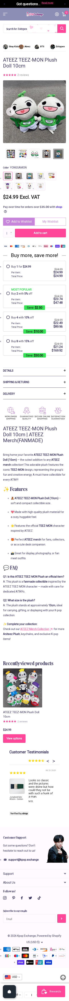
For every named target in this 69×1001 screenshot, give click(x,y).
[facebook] (22, 897)
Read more (47, 3)
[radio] (34, 271)
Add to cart (40, 232)
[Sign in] (57, 14)
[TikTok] (39, 898)
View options (14, 738)
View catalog (5, 14)
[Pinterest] (13, 898)
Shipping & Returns (16, 382)
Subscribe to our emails (15, 911)
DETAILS (8, 370)
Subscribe (61, 918)
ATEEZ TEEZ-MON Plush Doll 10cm (21, 714)
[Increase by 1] (12, 230)
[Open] (9, 991)
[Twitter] (30, 898)
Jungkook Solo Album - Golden (16, 798)
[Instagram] (5, 898)
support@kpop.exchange (23, 859)
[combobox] (12, 977)
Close (34, 873)
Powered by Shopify (49, 935)
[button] (4, 4)
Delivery (9, 393)
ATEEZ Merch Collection (34, 629)
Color (15, 167)
